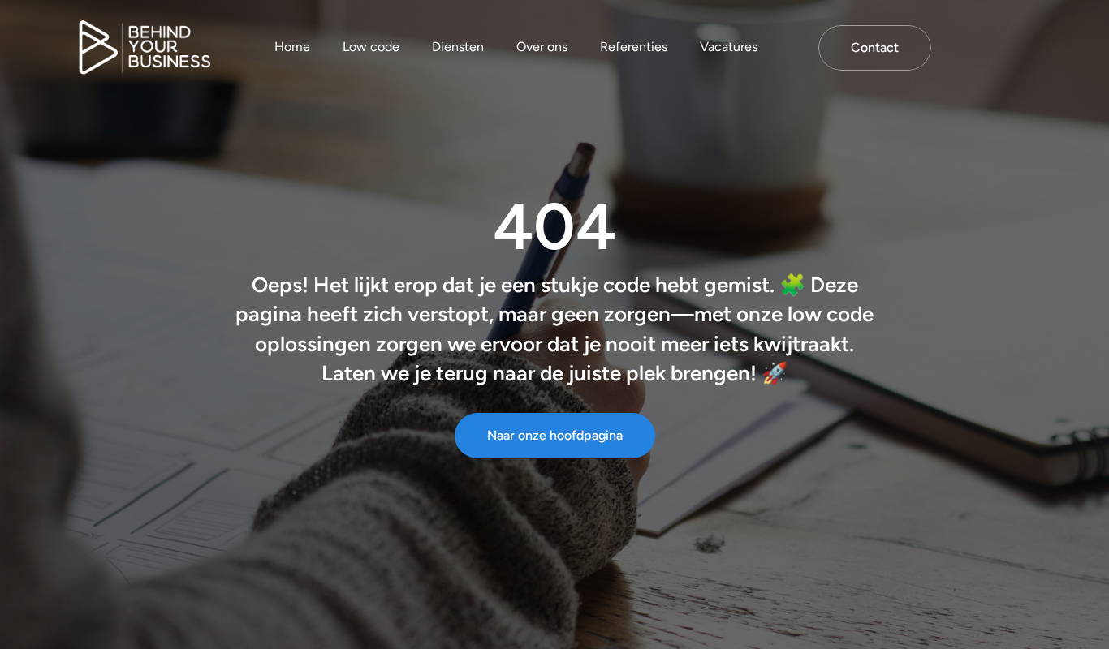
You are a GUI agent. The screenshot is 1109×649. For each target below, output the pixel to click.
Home (292, 46)
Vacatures (728, 46)
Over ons (541, 46)
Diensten (458, 46)
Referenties (633, 46)
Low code (371, 46)
